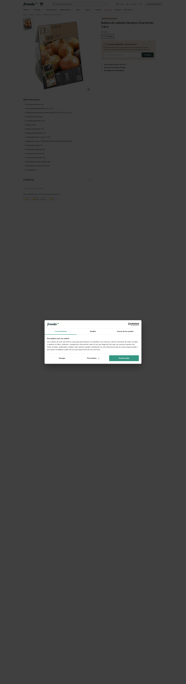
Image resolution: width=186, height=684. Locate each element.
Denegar (62, 358)
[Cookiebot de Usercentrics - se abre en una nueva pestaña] (129, 324)
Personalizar (92, 358)
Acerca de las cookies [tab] (125, 331)
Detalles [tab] (93, 331)
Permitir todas (124, 358)
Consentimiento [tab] (61, 331)
